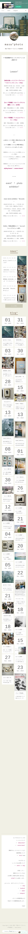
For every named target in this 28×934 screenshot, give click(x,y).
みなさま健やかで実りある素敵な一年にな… (7, 344)
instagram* (15, 10)
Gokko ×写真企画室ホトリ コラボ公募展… (7, 405)
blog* (24, 865)
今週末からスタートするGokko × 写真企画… (20, 407)
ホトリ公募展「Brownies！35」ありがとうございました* (20, 629)
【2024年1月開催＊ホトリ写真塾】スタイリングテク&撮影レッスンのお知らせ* (7, 615)
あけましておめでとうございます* (7, 340)
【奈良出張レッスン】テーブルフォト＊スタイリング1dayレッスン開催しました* (20, 340)
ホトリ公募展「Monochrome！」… (20, 512)
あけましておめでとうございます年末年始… (7, 589)
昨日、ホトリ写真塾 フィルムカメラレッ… (7, 650)
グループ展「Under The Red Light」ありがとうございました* (7, 677)
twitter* (23, 890)
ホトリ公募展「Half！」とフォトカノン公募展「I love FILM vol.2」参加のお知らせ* (20, 562)
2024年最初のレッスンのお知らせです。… (7, 619)
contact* (13, 878)
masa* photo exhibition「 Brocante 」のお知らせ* (7, 438)
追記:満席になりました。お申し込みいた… (7, 374)
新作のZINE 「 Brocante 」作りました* (20, 376)
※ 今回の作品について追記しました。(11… (20, 697)
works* (18, 865)
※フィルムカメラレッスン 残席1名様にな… (20, 660)
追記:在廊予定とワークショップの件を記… (7, 442)
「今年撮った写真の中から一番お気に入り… (20, 602)
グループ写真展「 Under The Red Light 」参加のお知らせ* (20, 693)
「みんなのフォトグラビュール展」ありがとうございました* (7, 401)
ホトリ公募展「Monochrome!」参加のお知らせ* (7, 523)
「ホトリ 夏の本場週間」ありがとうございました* (7, 469)
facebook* (22, 888)
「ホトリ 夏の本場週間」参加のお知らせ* (7, 496)
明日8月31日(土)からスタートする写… (7, 500)
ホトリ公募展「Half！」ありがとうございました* (7, 554)
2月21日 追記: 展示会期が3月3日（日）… (20, 539)
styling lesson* (8, 168)
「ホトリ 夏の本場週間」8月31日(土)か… (20, 481)
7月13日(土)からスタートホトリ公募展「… (7, 527)
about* (8, 10)
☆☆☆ (21, 95)
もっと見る (14, 306)
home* (3, 10)
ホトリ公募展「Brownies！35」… (20, 633)
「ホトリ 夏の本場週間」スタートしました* (20, 477)
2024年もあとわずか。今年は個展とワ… (20, 344)
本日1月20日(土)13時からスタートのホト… (20, 566)
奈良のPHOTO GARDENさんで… (19, 380)
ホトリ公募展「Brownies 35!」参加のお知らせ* (20, 656)
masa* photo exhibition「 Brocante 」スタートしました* (20, 440)
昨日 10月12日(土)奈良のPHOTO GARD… (20, 444)
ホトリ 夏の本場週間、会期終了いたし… (7, 473)
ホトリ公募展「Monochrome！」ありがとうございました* (20, 508)
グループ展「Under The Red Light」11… (7, 681)
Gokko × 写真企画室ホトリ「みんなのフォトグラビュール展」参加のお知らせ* (20, 403)
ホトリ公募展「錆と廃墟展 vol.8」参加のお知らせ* (20, 535)
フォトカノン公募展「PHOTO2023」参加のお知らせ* (20, 598)
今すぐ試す (18, 6)
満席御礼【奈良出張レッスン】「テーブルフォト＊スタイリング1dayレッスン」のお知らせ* (7, 370)
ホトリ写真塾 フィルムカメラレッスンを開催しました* (7, 646)
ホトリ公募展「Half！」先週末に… (7, 558)
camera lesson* (18, 168)
